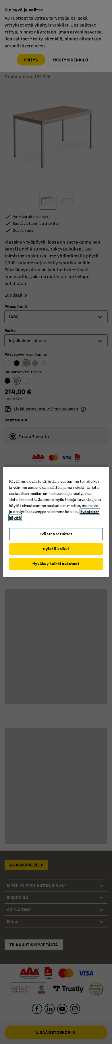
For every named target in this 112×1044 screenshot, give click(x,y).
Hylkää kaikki (56, 549)
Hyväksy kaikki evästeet (55, 563)
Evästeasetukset (56, 534)
